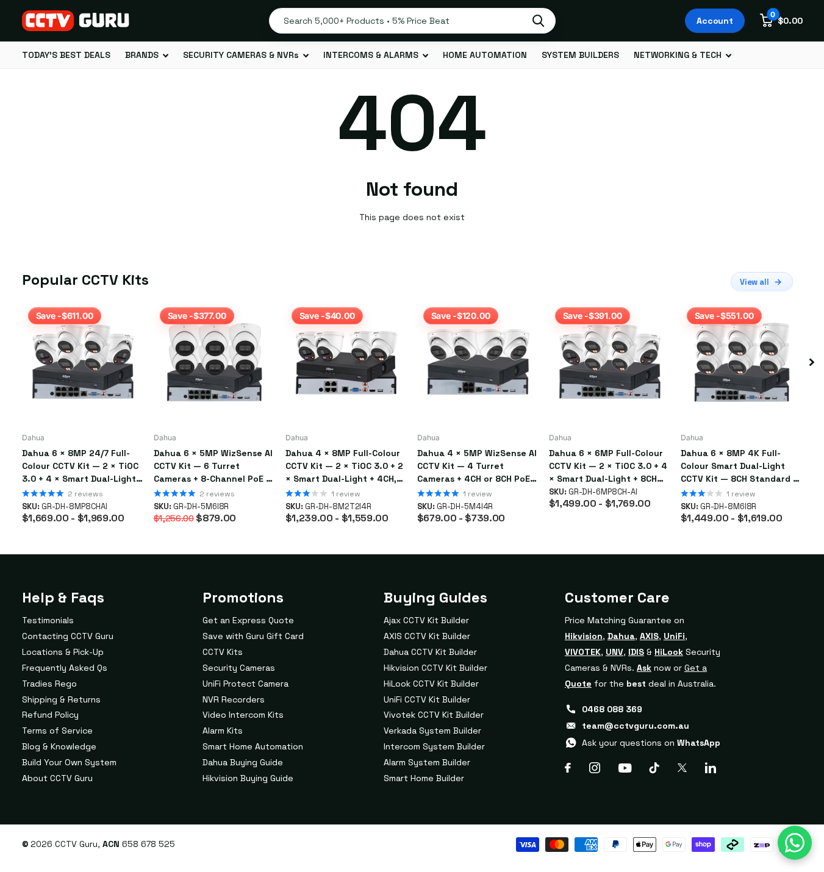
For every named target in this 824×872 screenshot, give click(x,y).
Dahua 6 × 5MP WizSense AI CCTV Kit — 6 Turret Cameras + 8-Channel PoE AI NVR (214, 466)
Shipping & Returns (61, 699)
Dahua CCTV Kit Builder (430, 651)
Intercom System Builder (434, 746)
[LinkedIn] (710, 767)
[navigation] (812, 362)
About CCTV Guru (57, 778)
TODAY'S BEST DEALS (66, 54)
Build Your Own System (69, 762)
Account (715, 20)
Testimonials (48, 620)
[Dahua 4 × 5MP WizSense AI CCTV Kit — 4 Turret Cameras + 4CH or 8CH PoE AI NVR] (478, 362)
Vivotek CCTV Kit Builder (434, 714)
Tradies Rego (49, 683)
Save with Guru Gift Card (253, 636)
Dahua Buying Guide (242, 762)
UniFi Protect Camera (245, 683)
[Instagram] (594, 767)
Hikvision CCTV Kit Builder (435, 667)
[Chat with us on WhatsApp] (795, 843)
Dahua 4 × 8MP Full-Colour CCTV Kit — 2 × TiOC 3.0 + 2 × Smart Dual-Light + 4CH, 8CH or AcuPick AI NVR (344, 466)
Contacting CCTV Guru (67, 636)
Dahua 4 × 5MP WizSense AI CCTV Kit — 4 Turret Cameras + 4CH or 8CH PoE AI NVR (477, 466)
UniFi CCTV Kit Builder (427, 699)
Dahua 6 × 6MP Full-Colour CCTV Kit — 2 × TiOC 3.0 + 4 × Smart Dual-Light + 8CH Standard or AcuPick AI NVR (608, 466)
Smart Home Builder (424, 778)
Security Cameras (238, 667)
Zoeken (538, 21)
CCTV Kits (222, 651)
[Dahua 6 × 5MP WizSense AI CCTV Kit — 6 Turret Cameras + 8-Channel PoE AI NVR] (215, 362)
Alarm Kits (222, 730)
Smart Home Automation (252, 746)
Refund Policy (50, 714)
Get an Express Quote (248, 620)
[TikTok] (654, 767)
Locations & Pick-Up (63, 651)
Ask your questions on (651, 742)
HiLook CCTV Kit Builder (431, 683)
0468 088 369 (612, 709)
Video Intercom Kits (243, 714)
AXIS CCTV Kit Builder (427, 636)
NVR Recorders (233, 699)
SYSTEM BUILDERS (580, 54)
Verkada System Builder (432, 730)
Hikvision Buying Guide (247, 778)
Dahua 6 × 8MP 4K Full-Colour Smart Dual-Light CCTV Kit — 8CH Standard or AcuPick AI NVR (741, 466)
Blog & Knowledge (59, 746)
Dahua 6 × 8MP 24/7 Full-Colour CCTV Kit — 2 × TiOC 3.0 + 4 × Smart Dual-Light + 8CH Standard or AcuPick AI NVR (82, 466)
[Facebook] (568, 768)
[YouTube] (624, 768)
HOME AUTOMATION (485, 54)
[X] (682, 767)
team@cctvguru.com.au (635, 725)
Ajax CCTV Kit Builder (426, 620)
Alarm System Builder (427, 762)
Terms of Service (57, 730)
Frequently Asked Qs (64, 667)
